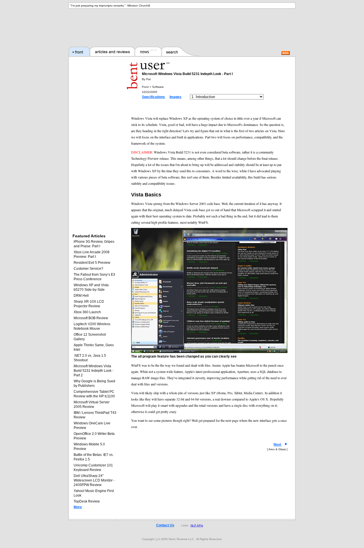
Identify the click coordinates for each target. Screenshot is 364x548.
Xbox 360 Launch (87, 312)
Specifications (153, 97)
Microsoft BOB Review (91, 318)
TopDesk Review (87, 501)
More (78, 507)
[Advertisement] (182, 24)
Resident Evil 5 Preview (92, 263)
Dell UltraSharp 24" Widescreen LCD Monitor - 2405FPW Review (94, 480)
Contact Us (165, 525)
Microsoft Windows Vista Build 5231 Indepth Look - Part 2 (93, 370)
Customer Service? (88, 269)
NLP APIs (197, 525)
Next (277, 445)
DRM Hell (81, 296)
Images (175, 97)
